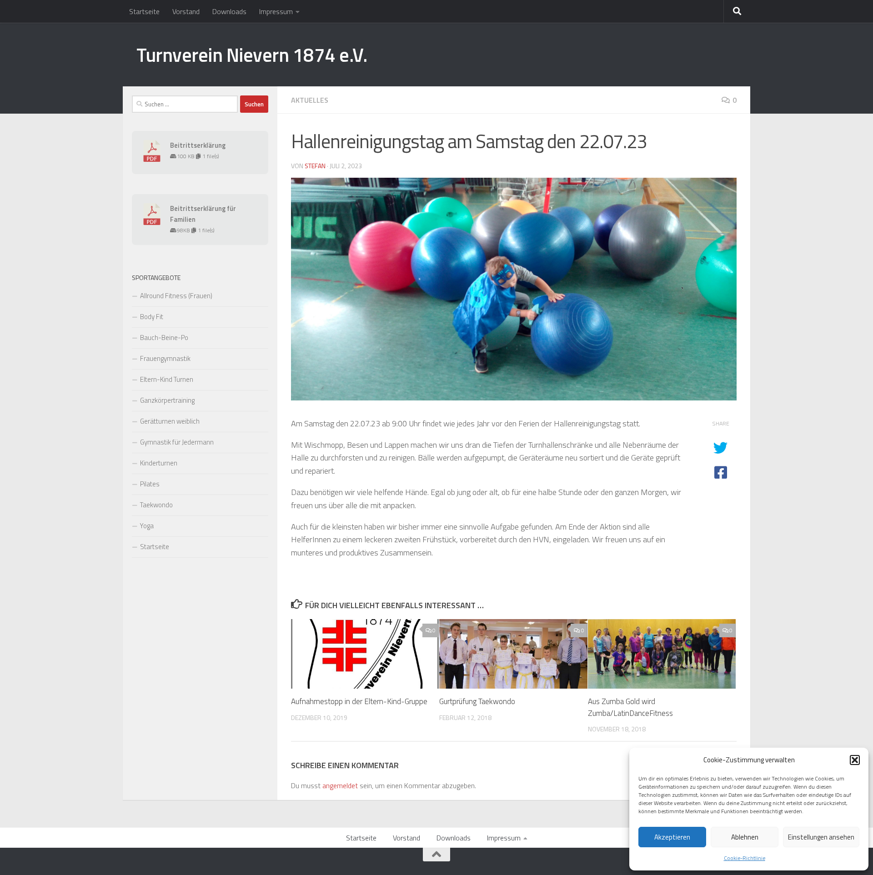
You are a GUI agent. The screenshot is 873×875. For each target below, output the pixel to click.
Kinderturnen (158, 463)
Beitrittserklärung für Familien (203, 214)
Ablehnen (744, 837)
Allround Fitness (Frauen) (176, 295)
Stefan (315, 165)
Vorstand (186, 11)
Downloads (229, 11)
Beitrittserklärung (198, 145)
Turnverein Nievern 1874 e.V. (251, 54)
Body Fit (151, 316)
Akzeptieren (672, 837)
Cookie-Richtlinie (744, 858)
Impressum (276, 11)
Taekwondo (156, 505)
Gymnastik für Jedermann (177, 442)
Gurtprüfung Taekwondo (477, 701)
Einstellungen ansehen (821, 837)
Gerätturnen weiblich (170, 421)
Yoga (147, 525)
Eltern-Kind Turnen (166, 379)
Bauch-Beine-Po (164, 337)
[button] (854, 760)
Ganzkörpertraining (167, 400)
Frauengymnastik (165, 358)
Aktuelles (309, 100)
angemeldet (340, 785)
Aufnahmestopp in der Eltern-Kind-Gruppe (359, 701)
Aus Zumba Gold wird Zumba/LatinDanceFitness (630, 707)
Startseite (144, 11)
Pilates (150, 484)
